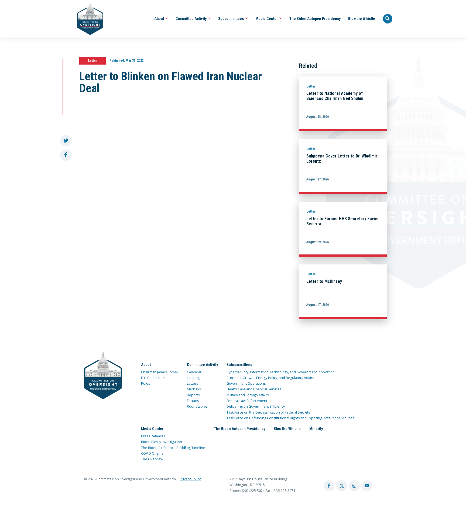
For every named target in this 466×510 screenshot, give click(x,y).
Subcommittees (231, 18)
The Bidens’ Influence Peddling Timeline (173, 447)
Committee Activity (191, 18)
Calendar (194, 372)
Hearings (194, 377)
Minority (316, 429)
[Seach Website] (388, 19)
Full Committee (153, 377)
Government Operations (246, 383)
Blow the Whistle (361, 18)
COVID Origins (152, 453)
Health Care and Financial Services (254, 389)
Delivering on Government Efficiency (256, 406)
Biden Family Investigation (161, 441)
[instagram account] (354, 485)
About (159, 18)
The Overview (152, 459)
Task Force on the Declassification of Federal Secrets (268, 412)
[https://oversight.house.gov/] (87, 19)
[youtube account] (367, 485)
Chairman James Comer (159, 372)
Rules (145, 383)
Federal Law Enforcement (247, 400)
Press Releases (153, 436)
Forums (193, 400)
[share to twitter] (66, 141)
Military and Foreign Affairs (248, 395)
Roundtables (197, 406)
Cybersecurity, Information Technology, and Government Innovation (281, 372)
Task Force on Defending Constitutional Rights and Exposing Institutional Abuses (290, 418)
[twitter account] (341, 485)
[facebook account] (329, 485)
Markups (194, 389)
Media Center (267, 18)
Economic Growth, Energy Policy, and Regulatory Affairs (270, 377)
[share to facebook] (66, 155)
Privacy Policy (190, 479)
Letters (192, 383)
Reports (193, 395)
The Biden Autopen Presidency (315, 18)
